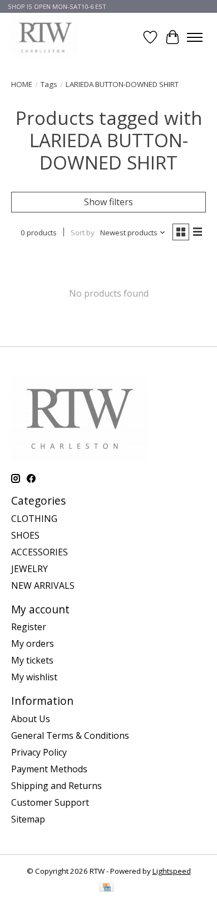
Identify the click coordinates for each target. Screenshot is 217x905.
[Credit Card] (107, 888)
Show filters (108, 202)
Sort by (83, 233)
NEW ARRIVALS (43, 585)
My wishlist (34, 677)
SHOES (25, 535)
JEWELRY (29, 569)
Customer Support (50, 802)
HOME (21, 84)
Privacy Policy (39, 752)
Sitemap (28, 819)
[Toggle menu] (195, 37)
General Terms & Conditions (70, 735)
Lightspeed (171, 871)
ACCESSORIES (39, 552)
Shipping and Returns (56, 786)
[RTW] (45, 37)
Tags (49, 84)
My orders (32, 643)
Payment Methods (49, 769)
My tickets (32, 660)
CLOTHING (34, 518)
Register (28, 627)
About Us (30, 719)
